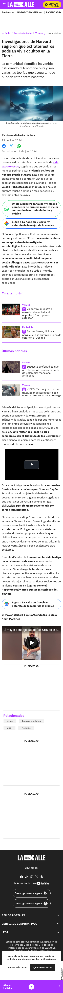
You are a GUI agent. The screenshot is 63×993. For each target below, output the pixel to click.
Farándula (27, 327)
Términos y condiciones (25, 944)
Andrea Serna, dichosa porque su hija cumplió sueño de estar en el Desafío (41, 334)
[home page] (32, 857)
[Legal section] (58, 932)
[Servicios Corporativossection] (58, 923)
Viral (9, 727)
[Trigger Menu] (5, 4)
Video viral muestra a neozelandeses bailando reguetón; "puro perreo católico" (37, 313)
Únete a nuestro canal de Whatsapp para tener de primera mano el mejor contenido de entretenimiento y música (35, 208)
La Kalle (6, 33)
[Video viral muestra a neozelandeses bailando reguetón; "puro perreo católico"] (11, 309)
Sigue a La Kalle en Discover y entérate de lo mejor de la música (33, 223)
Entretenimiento (23, 33)
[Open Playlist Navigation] (59, 986)
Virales (39, 33)
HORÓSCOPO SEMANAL (30, 12)
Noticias (26, 727)
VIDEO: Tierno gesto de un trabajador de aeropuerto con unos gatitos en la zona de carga (41, 392)
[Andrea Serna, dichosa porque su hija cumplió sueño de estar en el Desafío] (11, 332)
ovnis (10, 720)
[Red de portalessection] (58, 915)
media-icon (31, 987)
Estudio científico (31, 720)
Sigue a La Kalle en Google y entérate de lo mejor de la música (33, 604)
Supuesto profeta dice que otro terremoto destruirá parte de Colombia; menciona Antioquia (40, 371)
